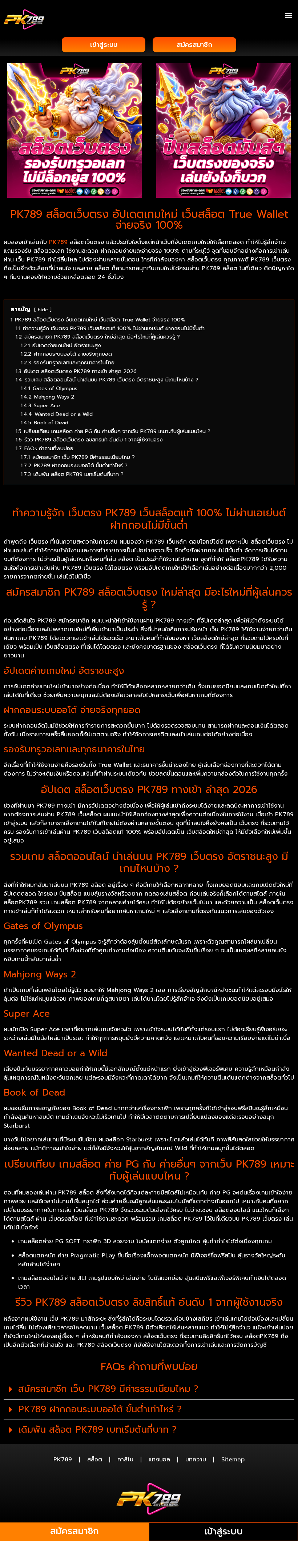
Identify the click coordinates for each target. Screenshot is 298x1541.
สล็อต (94, 1459)
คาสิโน (125, 1459)
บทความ (195, 1459)
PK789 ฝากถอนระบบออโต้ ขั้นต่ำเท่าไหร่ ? (100, 1409)
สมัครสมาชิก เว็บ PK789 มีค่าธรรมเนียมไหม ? (108, 1389)
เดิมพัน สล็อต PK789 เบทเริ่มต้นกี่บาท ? (97, 1430)
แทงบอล (159, 1459)
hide (43, 309)
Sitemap (233, 1459)
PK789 (62, 1459)
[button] (288, 15)
